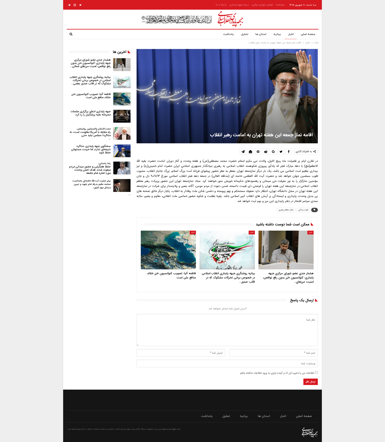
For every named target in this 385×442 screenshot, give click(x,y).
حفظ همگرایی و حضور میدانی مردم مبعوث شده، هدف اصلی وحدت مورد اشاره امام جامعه (90, 168)
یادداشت (228, 34)
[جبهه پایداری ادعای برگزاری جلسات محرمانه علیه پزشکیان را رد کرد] (122, 116)
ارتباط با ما (221, 4)
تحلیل (244, 34)
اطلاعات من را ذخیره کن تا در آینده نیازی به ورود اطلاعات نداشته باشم (277, 373)
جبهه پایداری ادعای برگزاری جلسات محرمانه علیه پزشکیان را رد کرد (91, 113)
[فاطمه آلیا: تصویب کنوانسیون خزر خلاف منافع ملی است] (168, 250)
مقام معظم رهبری (286, 209)
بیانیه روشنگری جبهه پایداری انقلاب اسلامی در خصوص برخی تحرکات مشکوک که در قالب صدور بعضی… (90, 80)
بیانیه (277, 34)
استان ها (260, 34)
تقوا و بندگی (303, 209)
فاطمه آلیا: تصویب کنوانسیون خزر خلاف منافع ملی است (91, 96)
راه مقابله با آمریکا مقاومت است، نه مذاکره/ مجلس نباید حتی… (90, 134)
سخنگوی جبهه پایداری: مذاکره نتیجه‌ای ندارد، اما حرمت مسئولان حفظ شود (91, 149)
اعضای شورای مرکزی (262, 4)
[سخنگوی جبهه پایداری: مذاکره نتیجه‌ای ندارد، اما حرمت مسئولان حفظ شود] (122, 151)
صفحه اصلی (308, 34)
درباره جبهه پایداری (239, 4)
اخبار (291, 34)
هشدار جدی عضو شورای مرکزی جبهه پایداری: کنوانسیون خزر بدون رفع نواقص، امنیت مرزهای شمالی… (90, 63)
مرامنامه (280, 4)
